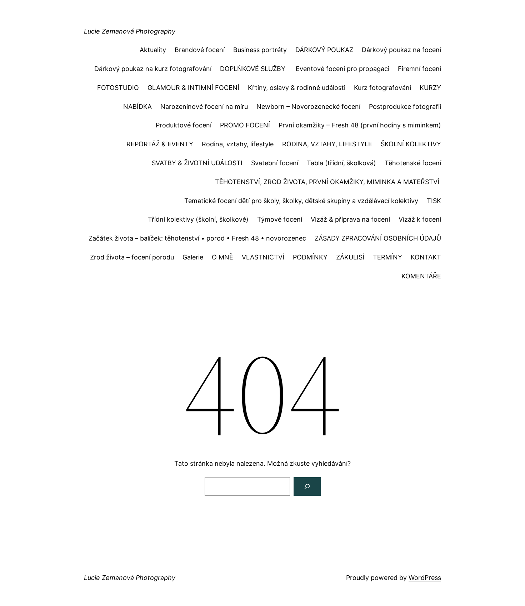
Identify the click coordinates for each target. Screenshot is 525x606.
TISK (434, 200)
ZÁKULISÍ (350, 257)
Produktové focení (183, 125)
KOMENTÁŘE (421, 276)
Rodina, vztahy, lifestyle (238, 144)
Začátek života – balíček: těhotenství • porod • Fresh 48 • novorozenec (197, 238)
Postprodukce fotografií (405, 106)
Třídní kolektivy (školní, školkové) (198, 219)
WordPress (425, 577)
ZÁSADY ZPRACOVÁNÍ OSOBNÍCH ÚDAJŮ (378, 238)
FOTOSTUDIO (118, 87)
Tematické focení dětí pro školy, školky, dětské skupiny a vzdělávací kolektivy (301, 200)
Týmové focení (279, 219)
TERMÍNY (387, 257)
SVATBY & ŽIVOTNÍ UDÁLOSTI (197, 163)
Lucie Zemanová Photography (129, 31)
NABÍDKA (137, 106)
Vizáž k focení (420, 219)
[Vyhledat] (307, 486)
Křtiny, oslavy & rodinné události (296, 87)
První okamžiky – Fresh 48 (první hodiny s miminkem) (360, 125)
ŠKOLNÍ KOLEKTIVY (411, 144)
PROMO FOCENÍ (245, 125)
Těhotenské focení (413, 163)
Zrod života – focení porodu (132, 257)
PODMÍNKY (310, 257)
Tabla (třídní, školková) (341, 163)
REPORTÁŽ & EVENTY (159, 144)
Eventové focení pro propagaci (342, 68)
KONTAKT (426, 257)
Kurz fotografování (382, 87)
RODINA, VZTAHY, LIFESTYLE (327, 144)
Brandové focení (200, 50)
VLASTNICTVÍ (263, 257)
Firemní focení (419, 68)
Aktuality (153, 50)
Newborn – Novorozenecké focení (308, 106)
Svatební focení (274, 163)
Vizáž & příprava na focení (350, 219)
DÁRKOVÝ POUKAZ (324, 50)
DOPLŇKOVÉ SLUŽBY (253, 68)
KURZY (430, 87)
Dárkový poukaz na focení (401, 50)
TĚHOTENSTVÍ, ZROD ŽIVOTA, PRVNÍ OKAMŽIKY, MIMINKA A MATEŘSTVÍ (328, 182)
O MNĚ (222, 257)
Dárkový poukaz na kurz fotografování (152, 68)
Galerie (192, 257)
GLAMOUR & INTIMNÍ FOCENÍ (193, 87)
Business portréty (260, 50)
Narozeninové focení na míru (204, 106)
